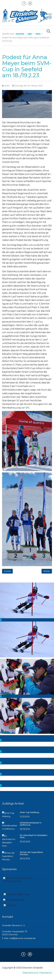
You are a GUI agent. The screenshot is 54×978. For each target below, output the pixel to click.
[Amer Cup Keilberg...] (9, 816)
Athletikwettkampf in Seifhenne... (30, 823)
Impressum (45, 972)
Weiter (46, 571)
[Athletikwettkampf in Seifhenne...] (9, 827)
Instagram (30, 3)
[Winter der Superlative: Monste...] (9, 857)
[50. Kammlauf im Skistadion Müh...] (9, 842)
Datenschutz (29, 972)
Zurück (7, 571)
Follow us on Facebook (24, 3)
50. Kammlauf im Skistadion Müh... (33, 836)
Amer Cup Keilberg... (30, 812)
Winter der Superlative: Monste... (31, 853)
